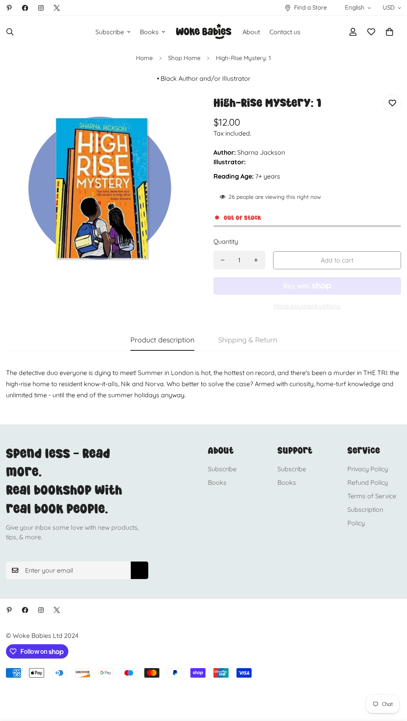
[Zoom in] (177, 111)
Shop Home (184, 58)
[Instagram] (41, 8)
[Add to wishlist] (392, 103)
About (251, 32)
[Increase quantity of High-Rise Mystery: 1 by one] (256, 260)
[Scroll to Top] (391, 678)
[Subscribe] (139, 570)
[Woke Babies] (203, 32)
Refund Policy (367, 482)
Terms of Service (371, 496)
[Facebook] (25, 8)
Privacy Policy (367, 469)
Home (144, 58)
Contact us (284, 32)
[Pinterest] (9, 8)
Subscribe (109, 32)
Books (149, 32)
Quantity (225, 241)
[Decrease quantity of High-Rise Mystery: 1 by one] (222, 260)
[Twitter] (57, 8)
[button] (389, 32)
